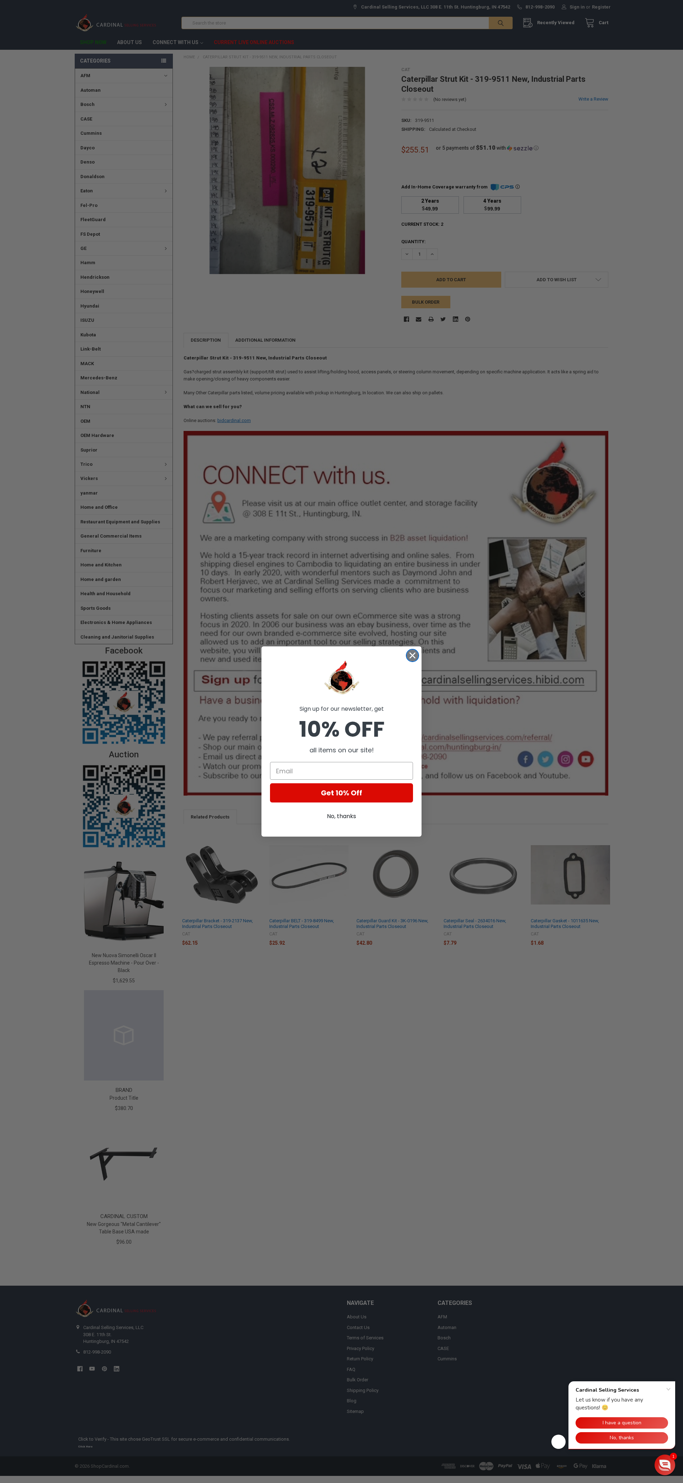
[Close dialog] (412, 655)
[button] (665, 1465)
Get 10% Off (341, 793)
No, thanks (341, 816)
